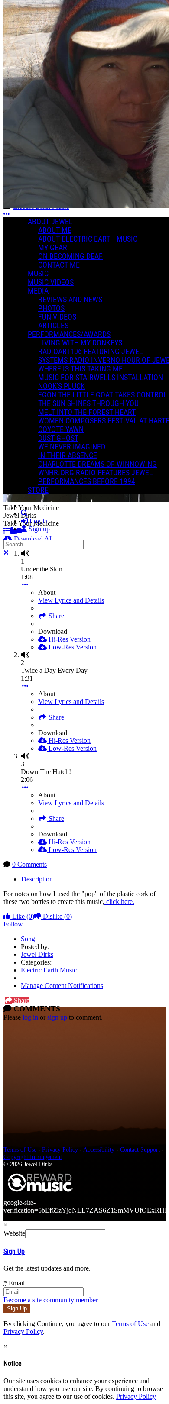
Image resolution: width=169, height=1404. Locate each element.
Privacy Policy (60, 1149)
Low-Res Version (72, 647)
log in (30, 1017)
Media (38, 291)
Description (37, 879)
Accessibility (98, 1149)
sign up (57, 1017)
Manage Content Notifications (62, 985)
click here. (119, 901)
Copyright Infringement (32, 1156)
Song (28, 938)
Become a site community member (50, 1300)
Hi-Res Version (69, 639)
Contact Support (140, 1149)
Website (14, 1233)
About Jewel (50, 221)
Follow (13, 924)
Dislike (56, 916)
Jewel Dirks (37, 954)
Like (22, 916)
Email (14, 1283)
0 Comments (29, 864)
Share (55, 616)
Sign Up (14, 1251)
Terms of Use (19, 1149)
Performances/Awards (69, 334)
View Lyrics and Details (71, 600)
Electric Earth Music (49, 970)
